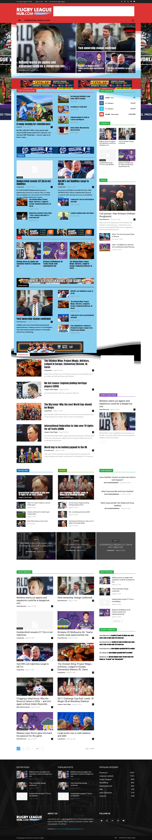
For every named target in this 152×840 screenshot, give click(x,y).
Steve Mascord (21, 322)
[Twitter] (128, 1)
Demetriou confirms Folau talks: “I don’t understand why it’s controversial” (40, 215)
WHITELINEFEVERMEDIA (111, 482)
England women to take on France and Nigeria (80, 118)
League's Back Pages (51, 389)
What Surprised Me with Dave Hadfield (117, 491)
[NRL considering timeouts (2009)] (62, 514)
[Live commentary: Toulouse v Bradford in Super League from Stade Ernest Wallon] (63, 328)
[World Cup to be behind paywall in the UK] (29, 454)
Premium (19, 177)
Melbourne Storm (22, 729)
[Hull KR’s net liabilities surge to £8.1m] (120, 62)
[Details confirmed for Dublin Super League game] (21, 514)
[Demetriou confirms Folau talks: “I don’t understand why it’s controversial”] (22, 216)
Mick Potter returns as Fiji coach (37, 521)
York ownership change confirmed (34, 319)
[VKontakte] (123, 820)
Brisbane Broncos (84, 63)
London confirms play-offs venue (82, 213)
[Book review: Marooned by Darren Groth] (63, 130)
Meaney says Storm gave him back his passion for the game (34, 734)
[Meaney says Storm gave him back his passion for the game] (35, 721)
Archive (60, 695)
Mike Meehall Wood (23, 707)
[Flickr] (112, 820)
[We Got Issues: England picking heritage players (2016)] (29, 390)
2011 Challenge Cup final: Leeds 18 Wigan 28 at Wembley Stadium (74, 493)
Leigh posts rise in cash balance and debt (82, 200)
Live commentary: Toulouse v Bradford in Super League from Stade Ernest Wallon (81, 328)
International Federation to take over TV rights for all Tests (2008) (68, 427)
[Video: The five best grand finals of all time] (104, 237)
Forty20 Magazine (22, 120)
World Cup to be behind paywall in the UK (65, 447)
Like (134, 97)
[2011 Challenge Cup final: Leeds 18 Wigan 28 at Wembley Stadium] (76, 487)
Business (111, 65)
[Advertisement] (93, 11)
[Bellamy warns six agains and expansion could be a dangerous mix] (46, 48)
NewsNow (82, 44)
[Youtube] (134, 1)
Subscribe (132, 114)
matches (22, 59)
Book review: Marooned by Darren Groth (80, 129)
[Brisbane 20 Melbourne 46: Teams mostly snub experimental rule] (91, 62)
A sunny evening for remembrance (33, 124)
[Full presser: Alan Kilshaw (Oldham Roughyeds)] (117, 198)
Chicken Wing (74, 258)
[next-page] (21, 139)
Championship (104, 210)
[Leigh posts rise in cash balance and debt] (63, 202)
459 (37, 749)
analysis (19, 695)
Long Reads (20, 187)
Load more (116, 621)
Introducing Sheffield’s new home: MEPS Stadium (80, 97)
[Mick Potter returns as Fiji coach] (21, 523)
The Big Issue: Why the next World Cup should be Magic (68, 406)
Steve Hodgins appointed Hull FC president (123, 649)
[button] (132, 20)
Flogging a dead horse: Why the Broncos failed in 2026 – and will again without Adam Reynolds (34, 701)
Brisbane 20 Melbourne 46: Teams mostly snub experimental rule (53, 263)
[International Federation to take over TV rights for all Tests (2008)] (29, 433)
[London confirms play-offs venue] (63, 216)
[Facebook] (122, 1)
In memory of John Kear (79, 107)
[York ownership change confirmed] (105, 37)
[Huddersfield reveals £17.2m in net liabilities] (35, 169)
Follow (133, 103)
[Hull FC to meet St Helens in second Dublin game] (21, 505)
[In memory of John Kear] (63, 109)
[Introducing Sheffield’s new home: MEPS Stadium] (63, 99)
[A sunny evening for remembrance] (35, 108)
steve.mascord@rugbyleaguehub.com (69, 829)
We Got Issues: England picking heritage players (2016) (65, 384)
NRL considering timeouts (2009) (79, 512)
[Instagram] (125, 1)
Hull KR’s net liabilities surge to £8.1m (73, 182)
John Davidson (62, 729)
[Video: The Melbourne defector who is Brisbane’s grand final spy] (104, 247)
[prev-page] (18, 139)
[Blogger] (101, 820)
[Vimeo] (131, 1)
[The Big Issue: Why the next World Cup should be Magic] (29, 411)
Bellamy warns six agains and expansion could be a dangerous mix (28, 263)
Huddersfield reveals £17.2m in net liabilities (34, 182)
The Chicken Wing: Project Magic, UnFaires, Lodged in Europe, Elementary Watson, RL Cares (40, 202)
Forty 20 (19, 127)
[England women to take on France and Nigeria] (63, 120)
